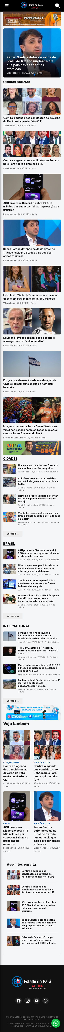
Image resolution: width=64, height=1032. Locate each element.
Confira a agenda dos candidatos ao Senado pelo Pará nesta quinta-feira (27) (37, 889)
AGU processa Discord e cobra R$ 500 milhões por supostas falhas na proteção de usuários (38, 553)
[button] (29, 75)
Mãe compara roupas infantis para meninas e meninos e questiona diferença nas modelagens (38, 568)
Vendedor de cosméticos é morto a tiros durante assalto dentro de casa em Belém (39, 516)
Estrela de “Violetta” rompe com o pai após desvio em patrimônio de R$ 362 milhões (38, 940)
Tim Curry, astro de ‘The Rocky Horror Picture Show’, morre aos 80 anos (38, 651)
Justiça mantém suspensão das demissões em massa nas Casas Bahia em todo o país (36, 583)
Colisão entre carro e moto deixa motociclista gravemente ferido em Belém (38, 481)
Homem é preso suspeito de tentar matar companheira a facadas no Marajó (38, 499)
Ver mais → (13, 533)
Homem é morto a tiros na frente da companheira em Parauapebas (38, 467)
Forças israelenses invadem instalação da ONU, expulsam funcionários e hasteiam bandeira (37, 635)
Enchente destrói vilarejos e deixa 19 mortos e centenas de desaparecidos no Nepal (39, 683)
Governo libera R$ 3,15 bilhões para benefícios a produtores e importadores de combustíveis (38, 598)
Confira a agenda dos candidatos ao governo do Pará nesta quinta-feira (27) (37, 874)
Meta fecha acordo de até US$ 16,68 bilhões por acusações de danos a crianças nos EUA (39, 668)
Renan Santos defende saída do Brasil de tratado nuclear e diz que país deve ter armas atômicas (38, 924)
